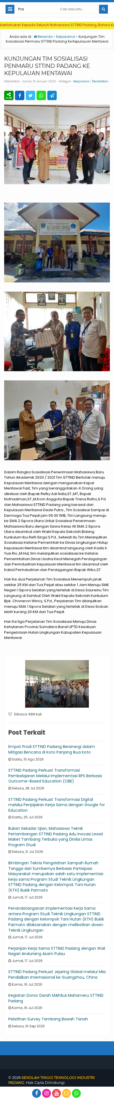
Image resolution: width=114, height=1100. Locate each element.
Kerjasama (65, 36)
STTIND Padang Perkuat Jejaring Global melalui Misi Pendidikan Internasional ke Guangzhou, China (57, 974)
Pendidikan (100, 81)
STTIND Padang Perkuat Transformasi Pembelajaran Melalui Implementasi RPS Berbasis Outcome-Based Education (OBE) (55, 775)
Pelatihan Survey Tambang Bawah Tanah (48, 1019)
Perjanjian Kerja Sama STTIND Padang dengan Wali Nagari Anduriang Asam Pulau (56, 951)
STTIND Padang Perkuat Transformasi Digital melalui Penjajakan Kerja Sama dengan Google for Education (56, 805)
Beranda (45, 36)
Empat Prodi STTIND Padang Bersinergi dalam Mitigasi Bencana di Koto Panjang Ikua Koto (51, 749)
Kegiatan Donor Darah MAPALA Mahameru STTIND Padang (55, 998)
